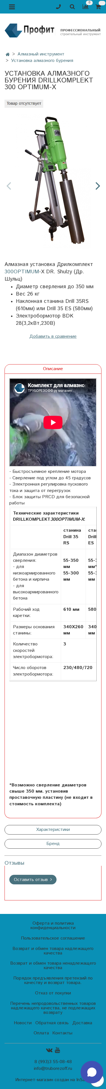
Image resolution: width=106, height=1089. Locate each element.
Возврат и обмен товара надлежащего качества (53, 950)
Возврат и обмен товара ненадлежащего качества (53, 965)
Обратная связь (52, 1023)
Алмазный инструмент (41, 54)
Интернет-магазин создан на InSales (52, 1080)
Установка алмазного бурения (42, 60)
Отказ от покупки (53, 993)
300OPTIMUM (22, 272)
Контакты (62, 1033)
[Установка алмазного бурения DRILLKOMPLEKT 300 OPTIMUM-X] (53, 181)
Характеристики (53, 829)
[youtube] (57, 1050)
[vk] (49, 1050)
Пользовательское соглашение (53, 938)
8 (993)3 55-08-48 (53, 1062)
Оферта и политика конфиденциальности (53, 925)
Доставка (82, 1023)
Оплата (41, 1033)
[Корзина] (99, 7)
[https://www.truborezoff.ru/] (53, 30)
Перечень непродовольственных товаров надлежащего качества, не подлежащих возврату (53, 1008)
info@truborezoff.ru (53, 1068)
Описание (53, 369)
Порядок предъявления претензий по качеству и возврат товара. (53, 980)
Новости (23, 1023)
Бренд (53, 843)
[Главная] (8, 55)
